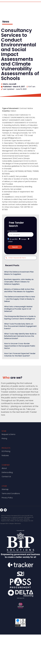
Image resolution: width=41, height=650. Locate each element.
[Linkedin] (5, 509)
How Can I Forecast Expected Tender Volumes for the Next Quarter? (19, 354)
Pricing (4, 438)
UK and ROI (13, 239)
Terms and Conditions (11, 493)
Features (5, 455)
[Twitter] (1, 509)
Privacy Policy (7, 497)
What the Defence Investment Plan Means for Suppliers (19, 273)
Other (4, 486)
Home (4, 431)
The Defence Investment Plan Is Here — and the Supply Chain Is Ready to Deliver (19, 299)
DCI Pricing (6, 451)
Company (6, 465)
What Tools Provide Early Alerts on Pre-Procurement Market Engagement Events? (20, 326)
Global (10, 241)
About (4, 468)
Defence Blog (7, 472)
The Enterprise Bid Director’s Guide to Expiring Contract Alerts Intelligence (20, 317)
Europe (23, 239)
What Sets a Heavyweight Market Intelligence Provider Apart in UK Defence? (18, 308)
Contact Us (6, 476)
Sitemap (5, 489)
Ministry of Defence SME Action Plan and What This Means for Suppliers (19, 290)
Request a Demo (8, 434)
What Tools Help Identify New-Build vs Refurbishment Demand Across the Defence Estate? (20, 336)
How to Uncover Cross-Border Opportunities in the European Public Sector (19, 345)
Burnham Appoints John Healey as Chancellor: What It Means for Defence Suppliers (19, 281)
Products (6, 448)
